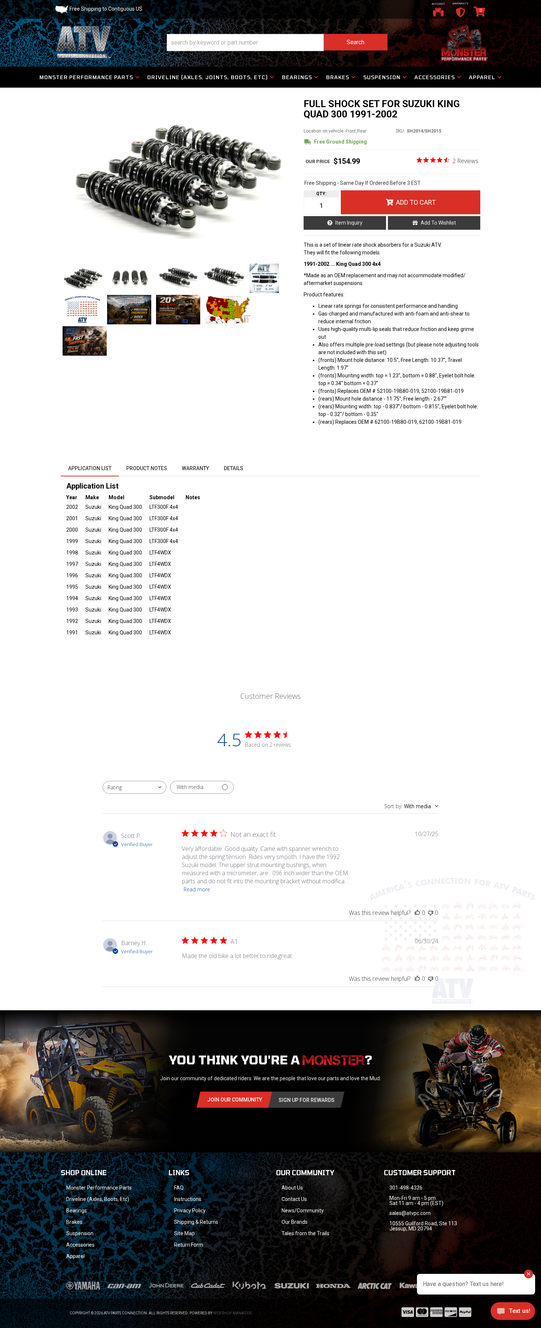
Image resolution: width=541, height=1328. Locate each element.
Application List (90, 468)
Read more (197, 889)
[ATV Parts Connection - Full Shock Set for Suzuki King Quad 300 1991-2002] (178, 177)
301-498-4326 (405, 1188)
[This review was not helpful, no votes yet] (430, 913)
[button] (277, 42)
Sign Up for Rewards (307, 1100)
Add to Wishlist (438, 223)
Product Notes (146, 468)
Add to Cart (416, 202)
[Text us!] (513, 1313)
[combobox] (134, 787)
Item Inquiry (349, 223)
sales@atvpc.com (410, 1213)
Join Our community (234, 1100)
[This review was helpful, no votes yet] (417, 913)
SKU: (400, 131)
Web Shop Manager (232, 1313)
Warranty (195, 468)
